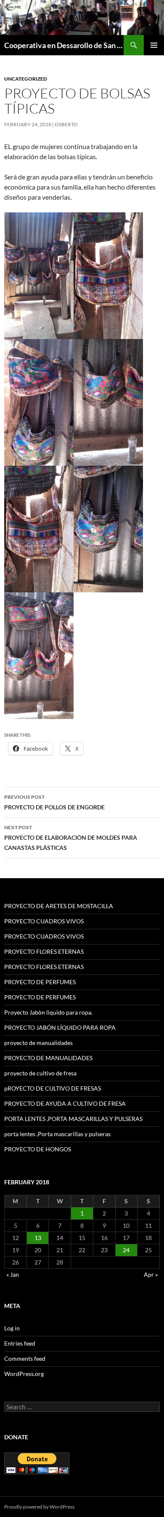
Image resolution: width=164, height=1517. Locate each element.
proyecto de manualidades (38, 1042)
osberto (66, 124)
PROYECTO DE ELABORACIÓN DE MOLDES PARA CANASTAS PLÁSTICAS (70, 837)
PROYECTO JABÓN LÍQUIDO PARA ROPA (60, 1027)
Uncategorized (25, 79)
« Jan (12, 1274)
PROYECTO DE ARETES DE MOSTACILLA (58, 905)
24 (126, 1250)
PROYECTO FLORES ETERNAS (44, 951)
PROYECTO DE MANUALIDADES (48, 1057)
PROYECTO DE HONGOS (37, 1149)
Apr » (151, 1274)
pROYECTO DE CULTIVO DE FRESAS (52, 1088)
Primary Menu (154, 45)
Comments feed (24, 1358)
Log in (12, 1328)
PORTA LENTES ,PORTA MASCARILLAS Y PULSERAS (73, 1118)
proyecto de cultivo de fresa (40, 1073)
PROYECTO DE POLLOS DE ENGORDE (54, 802)
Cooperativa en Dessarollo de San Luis (64, 45)
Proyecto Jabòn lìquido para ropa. (48, 1012)
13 (37, 1237)
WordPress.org (24, 1373)
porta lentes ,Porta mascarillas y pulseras (57, 1133)
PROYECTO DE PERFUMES (40, 981)
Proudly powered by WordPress (39, 1506)
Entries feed (19, 1343)
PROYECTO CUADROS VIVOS (44, 921)
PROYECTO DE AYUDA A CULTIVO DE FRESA (65, 1103)
